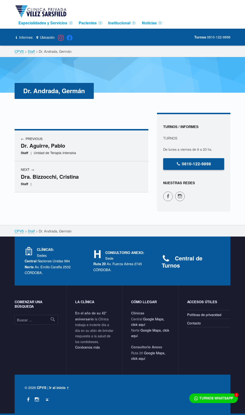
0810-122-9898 (196, 164)
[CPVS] (42, 11)
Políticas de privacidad (204, 314)
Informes (25, 37)
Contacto (194, 322)
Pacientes (88, 23)
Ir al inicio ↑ (59, 387)
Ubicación (47, 37)
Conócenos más (87, 347)
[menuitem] (45, 23)
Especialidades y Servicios (42, 23)
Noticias (149, 23)
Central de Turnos (182, 261)
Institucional (119, 23)
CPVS (41, 387)
